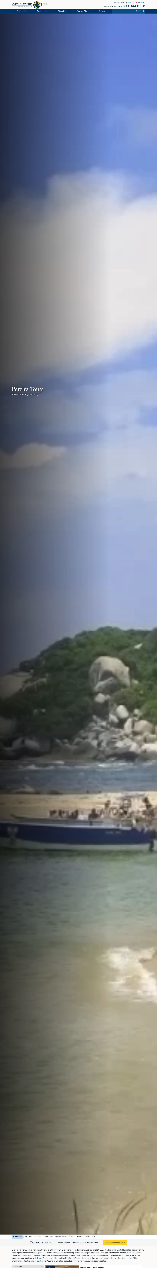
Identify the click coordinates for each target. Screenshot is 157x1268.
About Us (62, 11)
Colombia (17, 1237)
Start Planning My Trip (114, 1242)
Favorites (140, 2)
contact (37, 1261)
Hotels (79, 1237)
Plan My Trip (82, 11)
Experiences (42, 11)
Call (90, 1242)
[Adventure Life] (29, 4)
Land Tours (48, 1237)
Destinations (22, 11)
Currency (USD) (119, 2)
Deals (87, 1237)
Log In (130, 2)
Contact (101, 11)
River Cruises (61, 1237)
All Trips (28, 1237)
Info (93, 1237)
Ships (71, 1237)
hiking (126, 1255)
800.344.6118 (134, 6)
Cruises (37, 1237)
